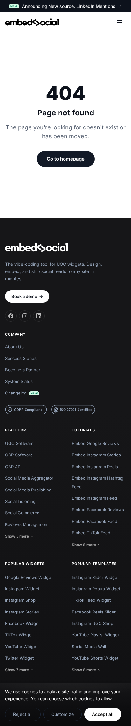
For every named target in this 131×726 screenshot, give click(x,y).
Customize (62, 714)
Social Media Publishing (28, 489)
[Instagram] (25, 316)
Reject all (23, 714)
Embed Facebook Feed (94, 521)
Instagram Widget (22, 588)
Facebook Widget (22, 623)
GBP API (13, 466)
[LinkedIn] (39, 316)
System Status (19, 381)
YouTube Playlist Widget (95, 634)
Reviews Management (27, 524)
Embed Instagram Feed (94, 498)
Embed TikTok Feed (91, 532)
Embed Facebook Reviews (98, 509)
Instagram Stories (22, 611)
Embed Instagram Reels (95, 466)
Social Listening (20, 501)
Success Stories (21, 358)
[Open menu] (119, 22)
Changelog (21, 392)
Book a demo (27, 296)
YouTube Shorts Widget (95, 658)
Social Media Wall (89, 646)
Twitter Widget (19, 658)
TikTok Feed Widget (91, 600)
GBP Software (19, 454)
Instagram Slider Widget (95, 577)
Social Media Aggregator (29, 478)
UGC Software (19, 443)
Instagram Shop (20, 600)
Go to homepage (66, 159)
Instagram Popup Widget (96, 588)
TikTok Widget (19, 634)
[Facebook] (11, 316)
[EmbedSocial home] (32, 22)
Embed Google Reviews (95, 443)
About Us (14, 346)
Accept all (103, 714)
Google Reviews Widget (28, 577)
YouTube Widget (21, 646)
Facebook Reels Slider (94, 611)
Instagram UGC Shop (92, 623)
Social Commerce (22, 512)
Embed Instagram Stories (96, 454)
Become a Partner (22, 369)
